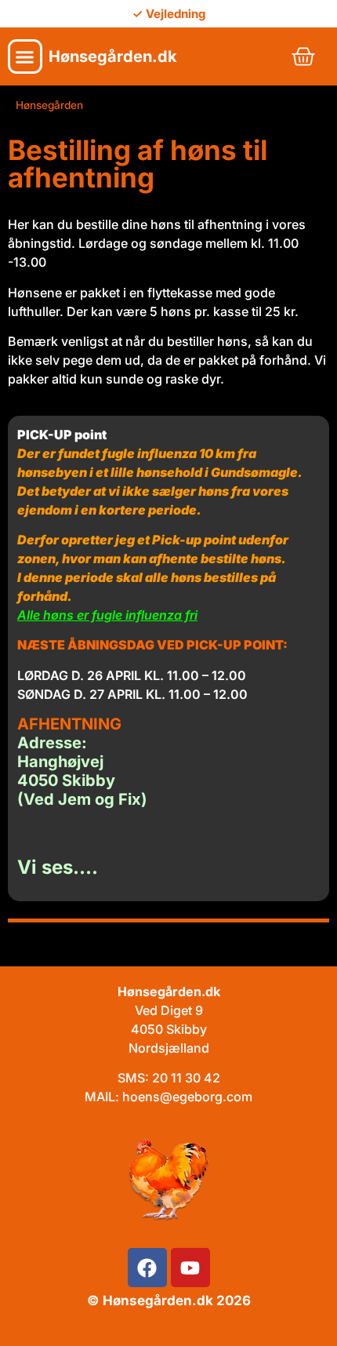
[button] (25, 56)
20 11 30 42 (186, 1078)
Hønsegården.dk (113, 56)
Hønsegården (49, 105)
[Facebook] (147, 1267)
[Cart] (303, 56)
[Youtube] (190, 1267)
